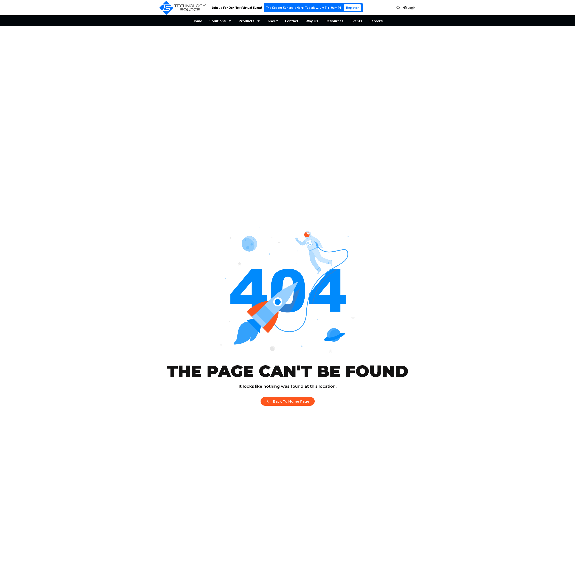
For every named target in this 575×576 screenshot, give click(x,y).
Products (246, 21)
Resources (334, 21)
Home (197, 21)
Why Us (311, 21)
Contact (291, 21)
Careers (376, 21)
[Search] (398, 8)
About (273, 21)
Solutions (217, 21)
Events (356, 21)
